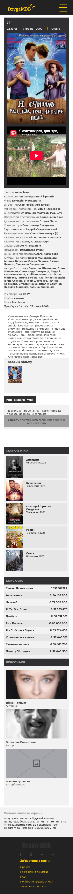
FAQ (23, 876)
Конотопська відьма (20, 637)
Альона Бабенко (15, 261)
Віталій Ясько (49, 221)
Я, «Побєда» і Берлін (20, 630)
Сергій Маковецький (42, 257)
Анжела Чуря (40, 241)
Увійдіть (13, 419)
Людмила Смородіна (30, 264)
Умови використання (33, 886)
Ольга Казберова (46, 253)
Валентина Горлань (47, 237)
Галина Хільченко (42, 286)
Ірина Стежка (13, 280)
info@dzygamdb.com (18, 824)
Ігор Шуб (56, 212)
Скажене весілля (17, 644)
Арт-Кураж (42, 204)
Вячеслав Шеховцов (42, 268)
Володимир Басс (51, 216)
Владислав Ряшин (32, 249)
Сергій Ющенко (30, 245)
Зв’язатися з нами (35, 861)
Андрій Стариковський (41, 229)
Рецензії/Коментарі (19, 399)
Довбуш (11, 616)
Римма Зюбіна (28, 277)
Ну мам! (11, 602)
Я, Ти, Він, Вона (16, 609)
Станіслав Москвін (52, 277)
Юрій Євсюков (37, 274)
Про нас (25, 867)
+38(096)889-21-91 (44, 827)
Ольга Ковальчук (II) (44, 233)
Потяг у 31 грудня (18, 651)
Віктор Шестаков (35, 280)
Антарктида (14, 595)
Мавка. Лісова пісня (19, 588)
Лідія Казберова (49, 208)
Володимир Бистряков (38, 225)
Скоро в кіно (17, 450)
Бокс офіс (14, 581)
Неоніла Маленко (16, 286)
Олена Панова (38, 261)
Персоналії (15, 662)
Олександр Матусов (35, 212)
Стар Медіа (26, 204)
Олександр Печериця (34, 271)
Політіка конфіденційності (36, 881)
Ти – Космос (14, 623)
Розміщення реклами (34, 871)
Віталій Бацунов (50, 283)
